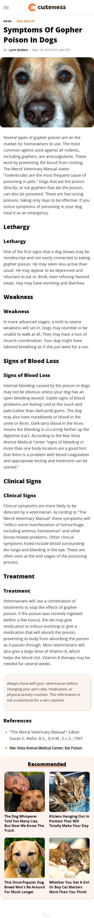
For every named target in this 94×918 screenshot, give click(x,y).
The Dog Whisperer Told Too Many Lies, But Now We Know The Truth (24, 823)
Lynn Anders (18, 50)
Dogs (7, 21)
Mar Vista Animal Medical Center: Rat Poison (46, 748)
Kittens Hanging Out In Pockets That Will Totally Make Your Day (69, 821)
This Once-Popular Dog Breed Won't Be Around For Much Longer (24, 887)
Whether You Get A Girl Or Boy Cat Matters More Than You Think (69, 887)
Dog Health (26, 21)
